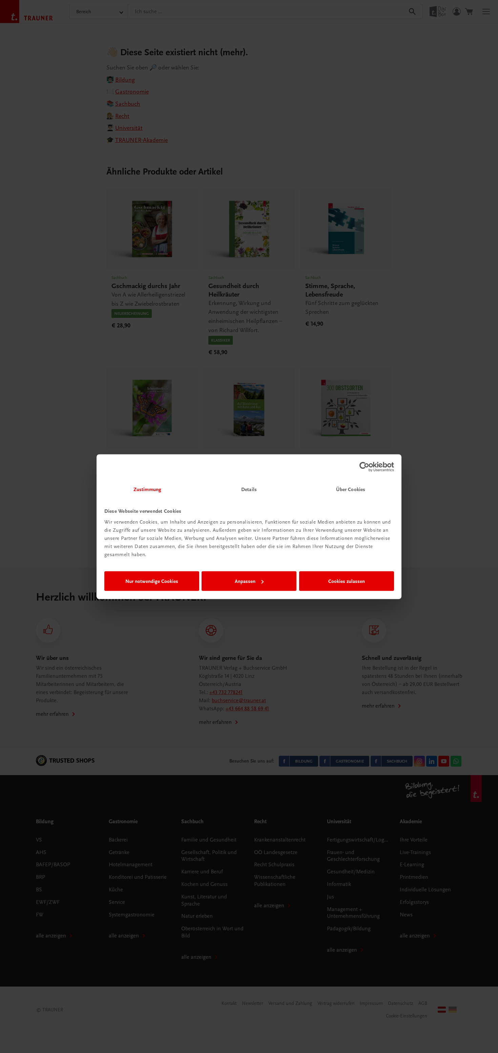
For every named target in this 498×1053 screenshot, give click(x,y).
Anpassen (245, 581)
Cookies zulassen (346, 581)
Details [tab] (249, 489)
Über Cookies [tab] (350, 489)
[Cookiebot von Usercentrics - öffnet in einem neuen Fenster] (364, 467)
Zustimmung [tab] (147, 489)
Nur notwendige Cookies (151, 581)
